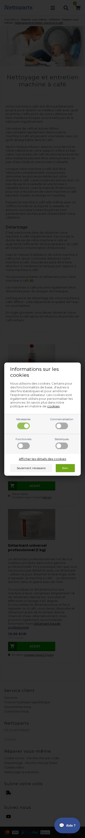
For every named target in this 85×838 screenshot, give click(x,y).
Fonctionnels (23, 439)
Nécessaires (23, 419)
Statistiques (62, 439)
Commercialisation (61, 419)
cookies (53, 406)
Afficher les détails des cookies (42, 459)
